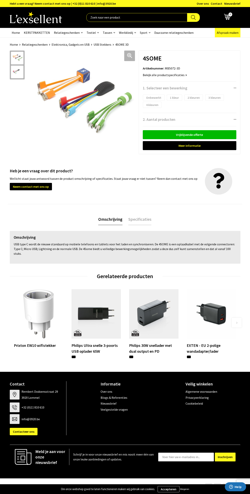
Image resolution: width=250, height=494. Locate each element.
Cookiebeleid (194, 403)
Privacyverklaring (197, 398)
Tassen (107, 33)
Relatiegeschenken (67, 33)
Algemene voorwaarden (201, 391)
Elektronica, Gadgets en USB (71, 44)
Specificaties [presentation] (139, 219)
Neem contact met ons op (31, 187)
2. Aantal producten (159, 119)
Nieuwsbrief (232, 3)
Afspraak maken (227, 33)
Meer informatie (190, 146)
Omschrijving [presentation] (110, 219)
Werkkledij (126, 33)
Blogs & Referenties (114, 398)
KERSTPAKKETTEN (37, 33)
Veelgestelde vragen (114, 409)
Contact (216, 3)
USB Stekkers (102, 44)
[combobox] (136, 17)
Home (16, 33)
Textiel (91, 33)
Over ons (203, 3)
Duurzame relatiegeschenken (174, 33)
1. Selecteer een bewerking (165, 87)
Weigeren (184, 489)
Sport (143, 33)
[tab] (110, 219)
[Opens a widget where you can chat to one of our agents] (235, 487)
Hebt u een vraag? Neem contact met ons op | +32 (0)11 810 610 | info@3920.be (63, 3)
